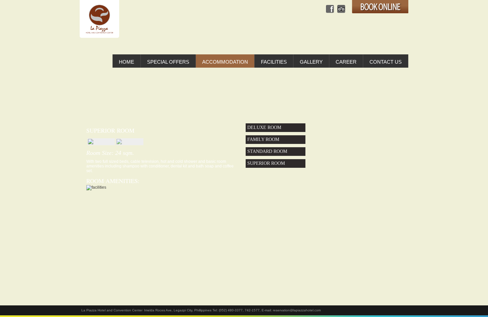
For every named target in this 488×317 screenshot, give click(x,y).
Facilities (274, 62)
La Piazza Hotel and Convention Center (111, 310)
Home (126, 62)
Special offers (168, 62)
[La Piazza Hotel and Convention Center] (99, 19)
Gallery (311, 62)
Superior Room (266, 163)
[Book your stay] (380, 7)
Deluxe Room (264, 127)
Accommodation (225, 62)
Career (346, 62)
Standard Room (267, 151)
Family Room (263, 139)
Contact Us (385, 62)
